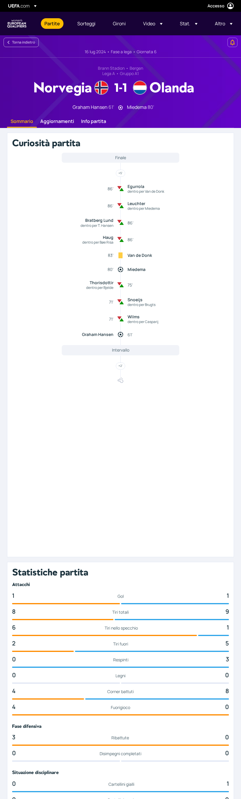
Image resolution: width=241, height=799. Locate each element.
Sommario (22, 121)
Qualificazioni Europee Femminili (16, 23)
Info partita (93, 121)
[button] (152, 23)
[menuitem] (53, 23)
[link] (52, 23)
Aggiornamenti (57, 121)
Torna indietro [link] (23, 42)
